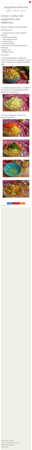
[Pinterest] (16, 203)
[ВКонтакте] (10, 203)
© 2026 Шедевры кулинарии (7, 440)
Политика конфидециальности (7, 444)
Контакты (3, 442)
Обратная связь (4, 446)
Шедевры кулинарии (16, 7)
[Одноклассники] (22, 203)
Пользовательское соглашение (13, 442)
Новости (16, 10)
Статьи (23, 10)
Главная (9, 10)
